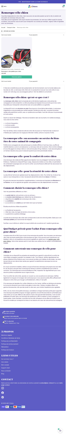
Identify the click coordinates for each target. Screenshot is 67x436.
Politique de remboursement (9, 344)
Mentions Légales (6, 335)
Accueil (3, 27)
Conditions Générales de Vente (10, 338)
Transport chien (11, 27)
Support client (5, 368)
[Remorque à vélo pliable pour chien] (16, 52)
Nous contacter (6, 371)
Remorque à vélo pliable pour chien (11, 71)
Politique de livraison (7, 350)
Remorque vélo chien (7, 69)
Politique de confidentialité (9, 341)
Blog (2, 374)
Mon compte (5, 365)
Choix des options (17, 77)
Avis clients (4, 362)
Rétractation (5, 347)
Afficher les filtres (9, 31)
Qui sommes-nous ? (7, 359)
